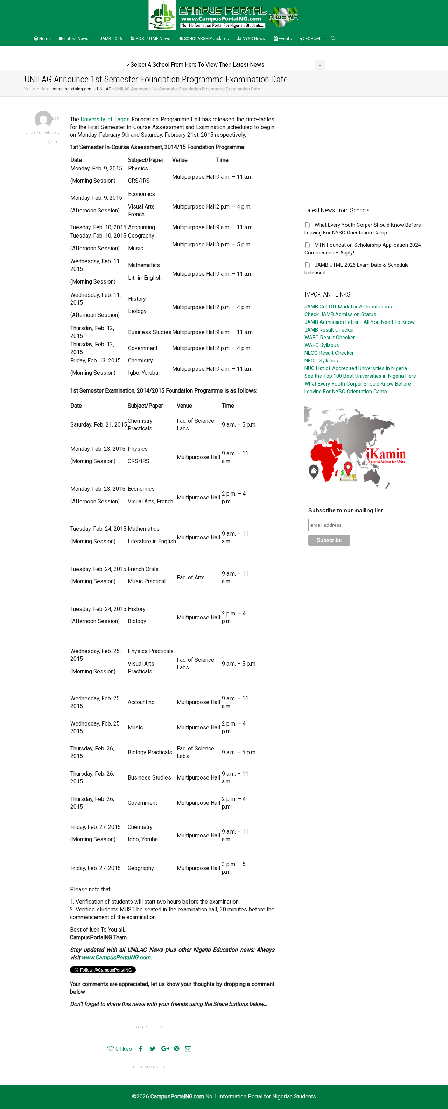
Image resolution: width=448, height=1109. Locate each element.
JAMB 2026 (111, 38)
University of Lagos (105, 119)
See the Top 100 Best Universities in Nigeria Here (360, 376)
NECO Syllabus (321, 361)
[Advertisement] (366, 146)
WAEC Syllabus (321, 345)
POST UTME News (152, 38)
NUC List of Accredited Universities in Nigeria (355, 368)
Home (44, 38)
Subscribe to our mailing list (345, 510)
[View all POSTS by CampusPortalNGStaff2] (43, 119)
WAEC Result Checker (329, 337)
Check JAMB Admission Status (340, 314)
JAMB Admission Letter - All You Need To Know (359, 322)
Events (285, 38)
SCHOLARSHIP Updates (206, 38)
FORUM (312, 38)
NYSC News (253, 38)
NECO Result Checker (329, 353)
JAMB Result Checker (329, 330)
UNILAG (104, 89)
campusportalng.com (72, 89)
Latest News (76, 38)
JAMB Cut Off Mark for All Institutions (348, 307)
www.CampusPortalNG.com (116, 957)
